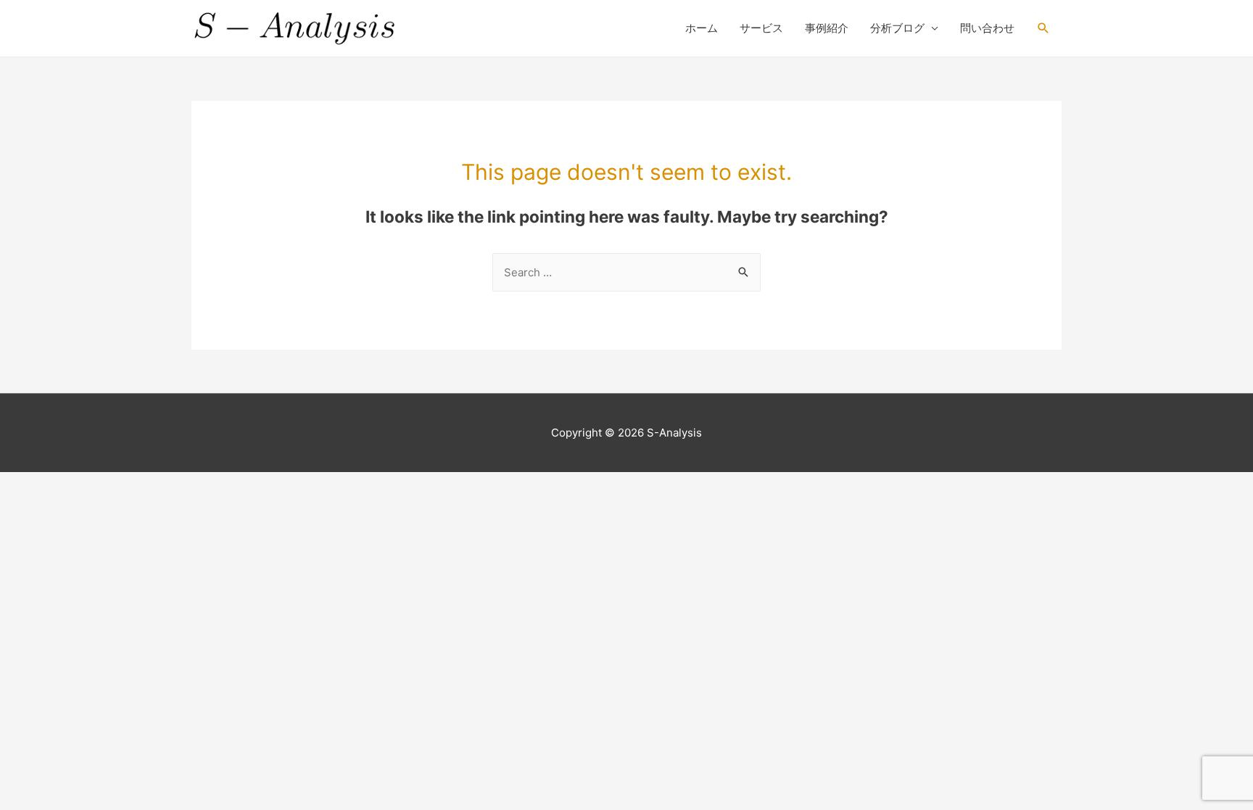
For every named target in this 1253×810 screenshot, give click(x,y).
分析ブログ (897, 28)
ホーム (701, 28)
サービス (761, 28)
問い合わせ (987, 28)
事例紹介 (826, 28)
